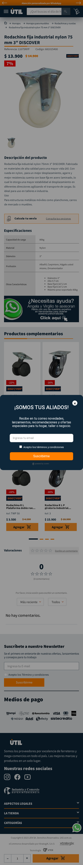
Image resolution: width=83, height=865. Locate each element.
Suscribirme (41, 456)
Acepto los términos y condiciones (43, 447)
